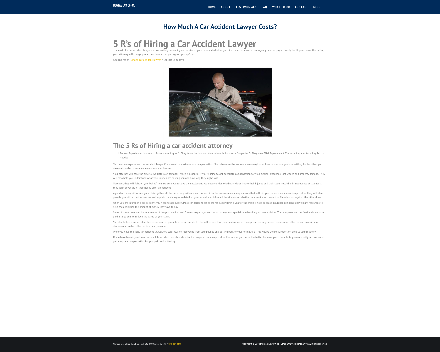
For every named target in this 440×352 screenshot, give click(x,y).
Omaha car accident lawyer (146, 59)
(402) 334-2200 (174, 344)
